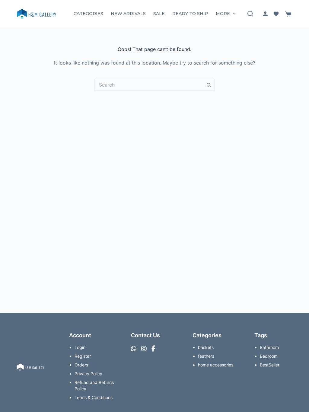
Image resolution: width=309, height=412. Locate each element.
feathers (206, 356)
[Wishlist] (276, 14)
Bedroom (269, 356)
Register (83, 356)
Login (80, 347)
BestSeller (269, 364)
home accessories (215, 364)
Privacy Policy (88, 373)
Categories (88, 13)
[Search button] (209, 85)
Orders (81, 364)
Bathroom (269, 347)
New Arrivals (128, 13)
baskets (206, 347)
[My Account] (265, 14)
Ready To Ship (190, 13)
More (223, 13)
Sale (159, 13)
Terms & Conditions (94, 397)
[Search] (250, 14)
